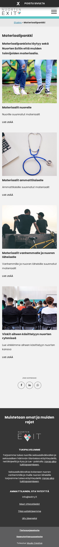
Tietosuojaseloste (29, 530)
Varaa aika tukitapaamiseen (37, 480)
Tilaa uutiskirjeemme (29, 511)
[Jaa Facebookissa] (21, 385)
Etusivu (18, 22)
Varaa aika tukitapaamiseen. (38, 463)
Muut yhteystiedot (29, 504)
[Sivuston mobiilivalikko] (54, 12)
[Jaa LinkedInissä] (29, 385)
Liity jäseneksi (29, 518)
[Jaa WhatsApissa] (37, 385)
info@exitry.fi (29, 497)
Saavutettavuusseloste (29, 536)
